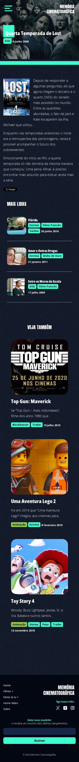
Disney (34, 624)
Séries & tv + (11, 697)
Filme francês (52, 225)
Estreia (34, 225)
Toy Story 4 (22, 600)
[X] (58, 708)
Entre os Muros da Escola (44, 281)
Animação (19, 524)
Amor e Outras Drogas (43, 250)
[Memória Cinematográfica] (60, 11)
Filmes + (8, 691)
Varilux (34, 231)
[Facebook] (65, 708)
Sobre (6, 709)
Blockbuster (20, 424)
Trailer (36, 424)
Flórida (33, 220)
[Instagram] (72, 708)
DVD (7, 41)
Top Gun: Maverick (31, 401)
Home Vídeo (10, 703)
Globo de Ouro (52, 256)
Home (7, 685)
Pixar (45, 624)
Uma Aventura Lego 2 (33, 500)
